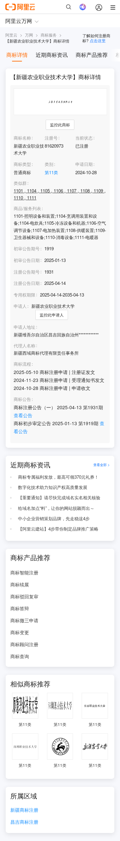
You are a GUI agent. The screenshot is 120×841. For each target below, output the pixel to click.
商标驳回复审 (24, 596)
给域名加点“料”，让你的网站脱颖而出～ (56, 508)
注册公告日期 (27, 283)
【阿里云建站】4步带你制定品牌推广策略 (58, 529)
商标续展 (19, 584)
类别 (49, 164)
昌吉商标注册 (24, 822)
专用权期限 (24, 295)
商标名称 (22, 138)
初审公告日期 (27, 260)
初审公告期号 (27, 248)
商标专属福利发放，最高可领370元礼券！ (58, 477)
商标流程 (22, 364)
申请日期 (84, 164)
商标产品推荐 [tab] (92, 55)
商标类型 (22, 164)
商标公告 (22, 399)
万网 (29, 35)
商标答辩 (19, 608)
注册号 (51, 138)
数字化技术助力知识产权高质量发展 (52, 487)
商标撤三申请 (24, 620)
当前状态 (84, 138)
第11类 (51, 172)
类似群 (20, 183)
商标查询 (19, 656)
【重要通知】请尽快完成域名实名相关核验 (59, 497)
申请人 (20, 306)
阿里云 (11, 35)
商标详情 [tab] (17, 55)
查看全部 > (101, 464)
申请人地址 (24, 327)
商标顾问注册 (24, 644)
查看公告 (23, 415)
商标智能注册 (24, 572)
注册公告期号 (27, 272)
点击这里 (98, 40)
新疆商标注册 (24, 810)
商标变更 (19, 632)
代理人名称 (24, 346)
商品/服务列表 (27, 208)
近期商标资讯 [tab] (52, 55)
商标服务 (49, 35)
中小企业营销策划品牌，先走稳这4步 (54, 518)
